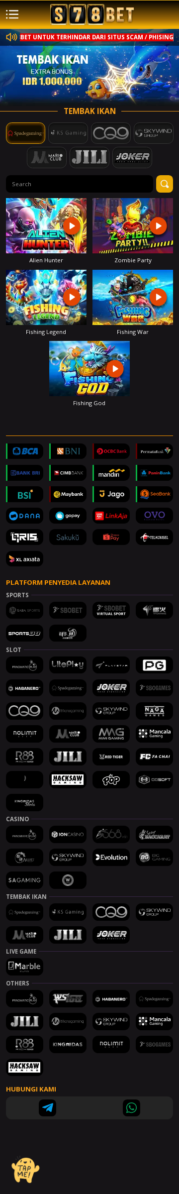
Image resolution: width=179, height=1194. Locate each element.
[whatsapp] (131, 1108)
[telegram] (47, 1108)
